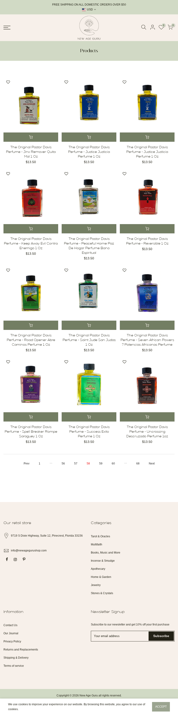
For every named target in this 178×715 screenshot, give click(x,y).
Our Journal (10, 633)
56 (63, 463)
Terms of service (13, 665)
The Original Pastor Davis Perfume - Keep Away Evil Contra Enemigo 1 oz (31, 243)
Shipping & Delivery (16, 657)
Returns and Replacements (20, 649)
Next (152, 463)
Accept (161, 706)
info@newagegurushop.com (29, 550)
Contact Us (10, 625)
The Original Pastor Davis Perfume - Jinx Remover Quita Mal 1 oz (31, 152)
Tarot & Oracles (100, 536)
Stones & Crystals (102, 593)
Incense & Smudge (103, 560)
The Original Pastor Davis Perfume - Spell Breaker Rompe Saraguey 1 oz (31, 431)
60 (113, 463)
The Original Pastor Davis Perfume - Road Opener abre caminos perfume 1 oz (31, 340)
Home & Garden (101, 577)
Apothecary (98, 568)
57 (75, 463)
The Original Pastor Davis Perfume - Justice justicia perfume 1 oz (89, 152)
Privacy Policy (12, 641)
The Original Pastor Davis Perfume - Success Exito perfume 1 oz (89, 431)
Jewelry (96, 585)
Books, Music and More (105, 552)
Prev (26, 463)
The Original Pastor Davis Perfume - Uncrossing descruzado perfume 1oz (147, 431)
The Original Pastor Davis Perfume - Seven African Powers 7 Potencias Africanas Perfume (147, 340)
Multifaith (96, 544)
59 (100, 463)
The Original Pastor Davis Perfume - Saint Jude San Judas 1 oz (89, 340)
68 (138, 463)
